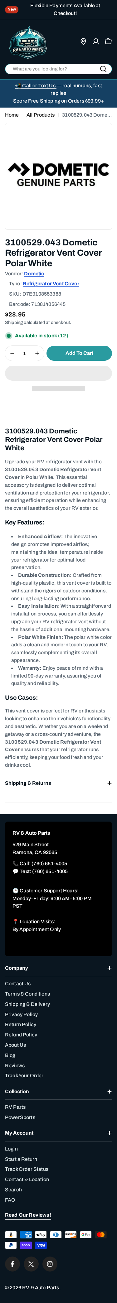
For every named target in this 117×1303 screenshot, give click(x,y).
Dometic (34, 273)
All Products (41, 115)
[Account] (96, 41)
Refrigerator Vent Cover (51, 283)
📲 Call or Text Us (35, 85)
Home (12, 115)
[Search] (103, 69)
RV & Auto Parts (40, 1287)
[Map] (83, 41)
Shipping (14, 322)
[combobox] (58, 69)
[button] (58, 373)
